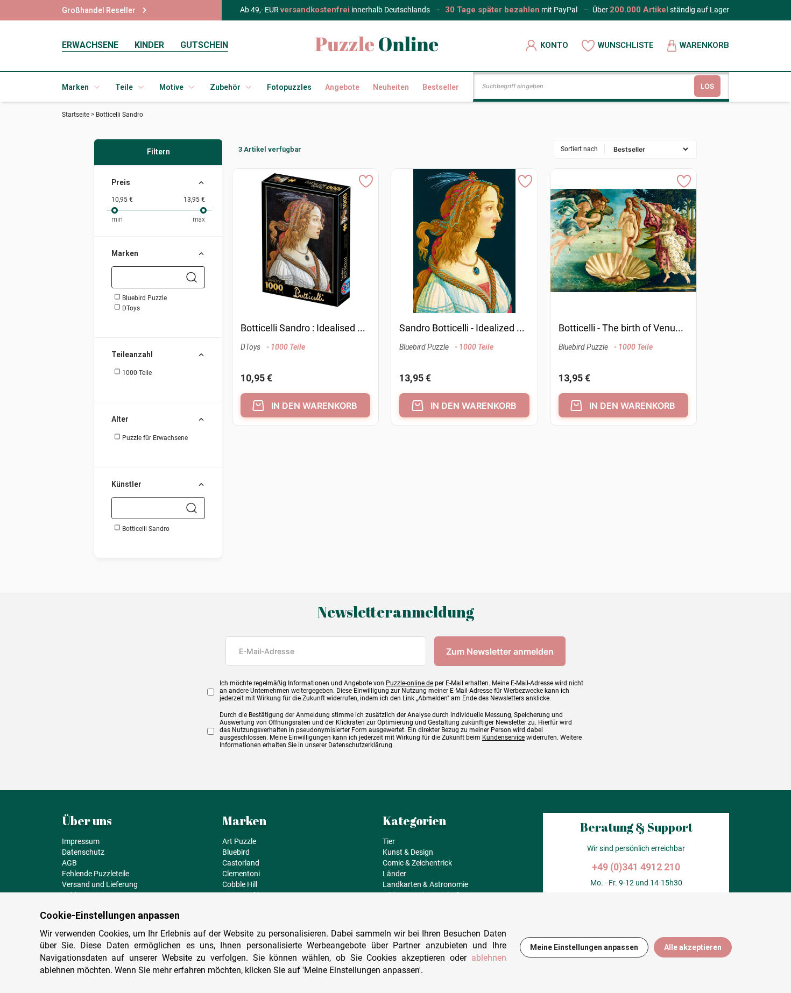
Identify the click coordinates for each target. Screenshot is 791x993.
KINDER (149, 45)
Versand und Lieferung (100, 884)
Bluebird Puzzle (144, 298)
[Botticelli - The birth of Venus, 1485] (623, 242)
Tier (389, 841)
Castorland (240, 863)
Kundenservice (503, 737)
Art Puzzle (239, 841)
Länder (394, 873)
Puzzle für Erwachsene (154, 438)
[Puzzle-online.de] (377, 45)
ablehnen (488, 958)
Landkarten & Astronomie (425, 884)
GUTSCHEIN (204, 45)
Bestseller (440, 87)
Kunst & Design (408, 852)
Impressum (81, 841)
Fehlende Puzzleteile (95, 873)
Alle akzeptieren (693, 947)
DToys (130, 308)
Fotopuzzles (289, 87)
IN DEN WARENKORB (314, 405)
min (117, 219)
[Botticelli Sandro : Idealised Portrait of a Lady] (305, 242)
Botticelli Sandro (145, 529)
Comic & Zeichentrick (417, 863)
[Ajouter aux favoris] (366, 181)
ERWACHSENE (90, 45)
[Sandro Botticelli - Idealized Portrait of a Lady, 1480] (464, 242)
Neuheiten (391, 87)
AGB (69, 863)
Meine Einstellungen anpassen (584, 947)
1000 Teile (136, 373)
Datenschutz (83, 852)
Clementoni (241, 873)
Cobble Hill (239, 884)
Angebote (342, 87)
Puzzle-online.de (409, 683)
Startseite (75, 114)
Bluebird (236, 852)
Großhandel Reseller (99, 10)
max (199, 219)
